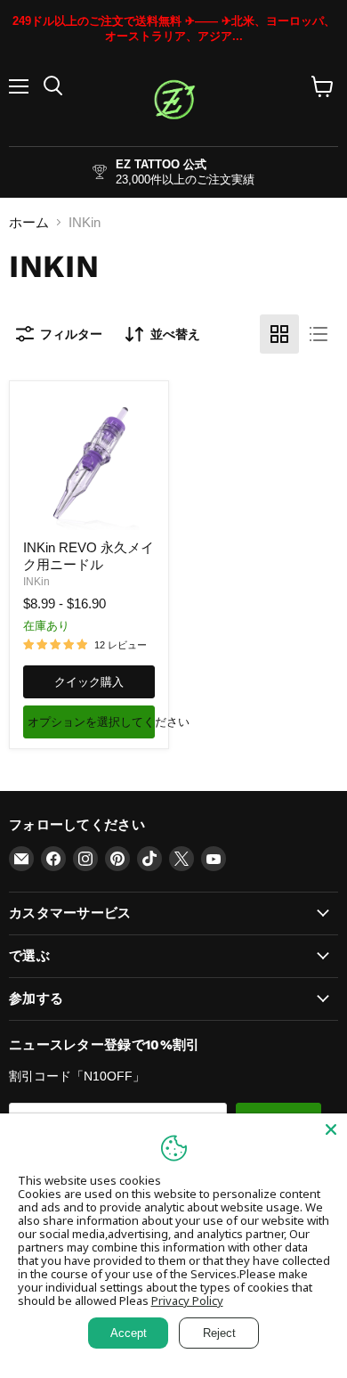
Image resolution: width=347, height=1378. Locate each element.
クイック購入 (89, 681)
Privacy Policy (187, 1300)
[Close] (331, 1129)
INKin (36, 581)
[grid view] (279, 334)
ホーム (29, 222)
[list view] (318, 334)
